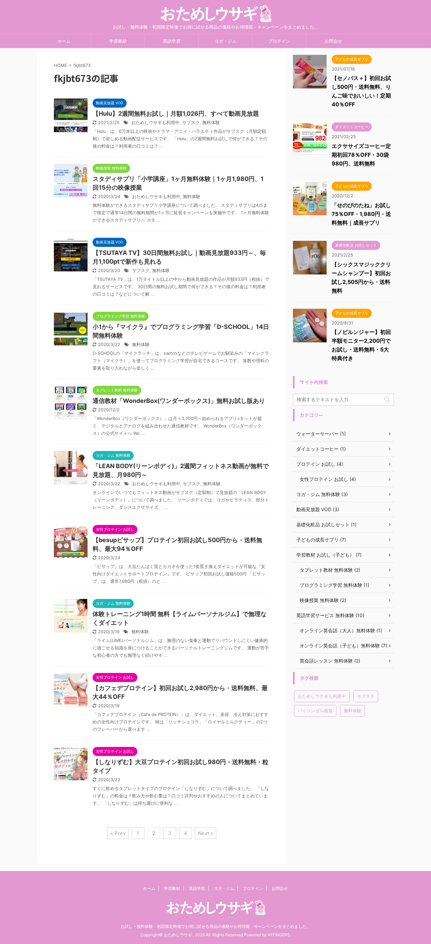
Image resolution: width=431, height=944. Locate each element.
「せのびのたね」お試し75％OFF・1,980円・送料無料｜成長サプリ (361, 214)
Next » (205, 833)
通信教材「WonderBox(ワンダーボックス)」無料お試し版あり (179, 400)
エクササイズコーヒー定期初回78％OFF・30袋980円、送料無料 (361, 155)
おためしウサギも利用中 (155, 122)
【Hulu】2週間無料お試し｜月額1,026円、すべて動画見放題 (176, 113)
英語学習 (171, 41)
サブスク (191, 122)
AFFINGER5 (279, 934)
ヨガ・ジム (225, 41)
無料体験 (211, 122)
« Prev (118, 833)
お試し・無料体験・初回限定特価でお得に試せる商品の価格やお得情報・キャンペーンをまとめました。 (215, 926)
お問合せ (333, 41)
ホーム (63, 41)
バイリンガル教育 (315, 710)
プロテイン (279, 41)
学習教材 (118, 41)
